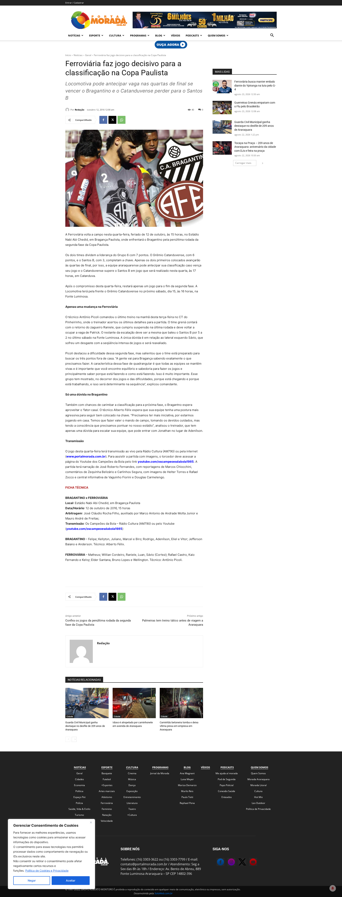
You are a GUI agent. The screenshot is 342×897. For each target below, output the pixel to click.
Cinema (132, 773)
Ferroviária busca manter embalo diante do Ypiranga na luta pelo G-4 (255, 85)
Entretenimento (132, 797)
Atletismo (107, 797)
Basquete (107, 773)
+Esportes (106, 785)
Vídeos (175, 35)
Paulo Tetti (187, 797)
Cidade (69, 716)
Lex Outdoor (258, 803)
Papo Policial (227, 785)
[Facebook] (103, 120)
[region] (51, 854)
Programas (138, 35)
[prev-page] (67, 739)
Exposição (132, 791)
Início (68, 55)
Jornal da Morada (159, 773)
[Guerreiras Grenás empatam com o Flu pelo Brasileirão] (222, 107)
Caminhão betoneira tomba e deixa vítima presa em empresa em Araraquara (179, 726)
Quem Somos (216, 35)
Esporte (94, 35)
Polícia (79, 803)
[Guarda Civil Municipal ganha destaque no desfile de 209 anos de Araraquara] (87, 703)
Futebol (107, 779)
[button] (272, 35)
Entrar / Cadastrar (74, 2)
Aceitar (70, 880)
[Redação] (67, 110)
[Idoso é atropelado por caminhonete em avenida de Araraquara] (134, 703)
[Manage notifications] (333, 888)
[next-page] (74, 739)
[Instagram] (227, 862)
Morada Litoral (258, 785)
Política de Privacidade (258, 809)
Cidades (79, 779)
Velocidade (107, 821)
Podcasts (192, 35)
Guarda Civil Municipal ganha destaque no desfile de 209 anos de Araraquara (85, 726)
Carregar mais (243, 163)
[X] (112, 120)
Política (79, 791)
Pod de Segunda (227, 779)
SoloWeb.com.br (163, 893)
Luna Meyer (187, 779)
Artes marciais (107, 791)
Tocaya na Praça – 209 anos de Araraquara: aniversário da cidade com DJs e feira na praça (255, 146)
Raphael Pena (187, 803)
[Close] (90, 822)
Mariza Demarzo (187, 785)
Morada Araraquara (258, 779)
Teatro (132, 809)
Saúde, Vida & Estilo (79, 809)
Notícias (74, 35)
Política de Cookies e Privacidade (46, 870)
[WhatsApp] (121, 120)
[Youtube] (249, 862)
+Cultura (132, 815)
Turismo (79, 815)
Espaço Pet (79, 797)
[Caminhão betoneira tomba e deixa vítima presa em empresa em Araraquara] (181, 703)
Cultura (115, 35)
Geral (88, 55)
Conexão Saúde (226, 791)
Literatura (132, 803)
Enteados (226, 797)
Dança (132, 785)
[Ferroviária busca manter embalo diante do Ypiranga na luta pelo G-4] (222, 86)
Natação (106, 815)
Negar (32, 880)
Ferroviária (107, 803)
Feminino (107, 809)
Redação (79, 109)
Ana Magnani (187, 773)
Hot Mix (258, 797)
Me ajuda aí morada (227, 773)
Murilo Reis (187, 791)
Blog (158, 35)
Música (132, 779)
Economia (79, 785)
